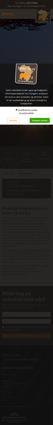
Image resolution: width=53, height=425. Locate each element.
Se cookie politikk (26, 113)
